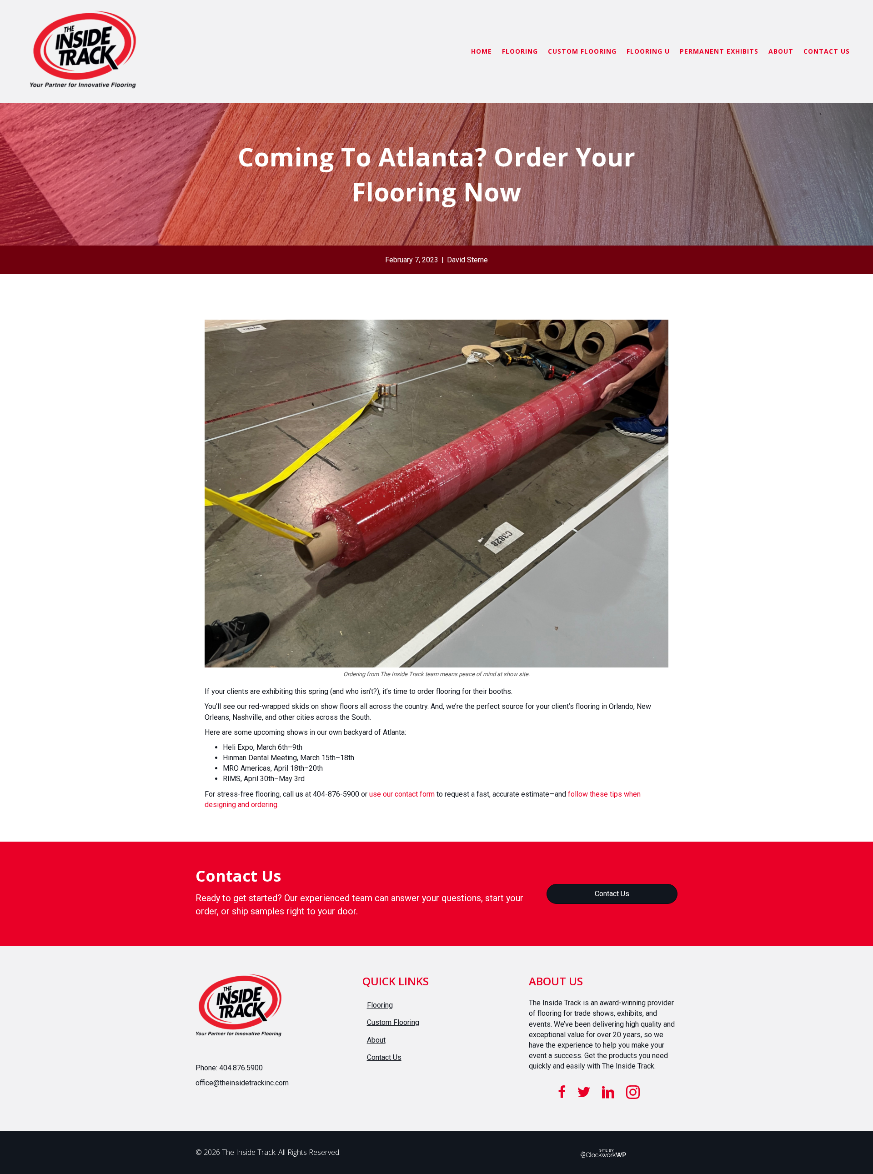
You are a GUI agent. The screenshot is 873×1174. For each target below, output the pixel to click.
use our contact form (402, 794)
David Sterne (467, 260)
